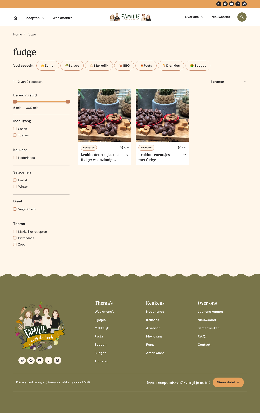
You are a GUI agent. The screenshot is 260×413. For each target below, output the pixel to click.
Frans (150, 344)
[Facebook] (225, 3)
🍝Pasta (146, 65)
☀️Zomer (48, 65)
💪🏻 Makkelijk (98, 65)
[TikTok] (237, 3)
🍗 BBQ (124, 65)
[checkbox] (41, 129)
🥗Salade (72, 65)
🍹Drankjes (171, 65)
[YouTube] (231, 3)
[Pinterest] (244, 3)
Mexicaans (154, 336)
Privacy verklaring (29, 382)
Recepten (32, 18)
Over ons (192, 17)
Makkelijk (102, 328)
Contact (204, 344)
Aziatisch (153, 328)
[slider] (15, 102)
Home (17, 34)
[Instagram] (218, 3)
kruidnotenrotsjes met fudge (154, 157)
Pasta (99, 336)
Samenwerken (208, 328)
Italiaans (152, 320)
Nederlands (155, 311)
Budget (100, 353)
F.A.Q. (202, 336)
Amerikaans (155, 353)
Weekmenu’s (62, 18)
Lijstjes (100, 320)
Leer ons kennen (210, 311)
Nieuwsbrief (221, 17)
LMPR (86, 382)
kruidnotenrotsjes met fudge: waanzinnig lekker (100, 159)
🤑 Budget (198, 65)
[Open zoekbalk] (242, 17)
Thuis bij (101, 361)
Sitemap (52, 382)
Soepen (100, 344)
